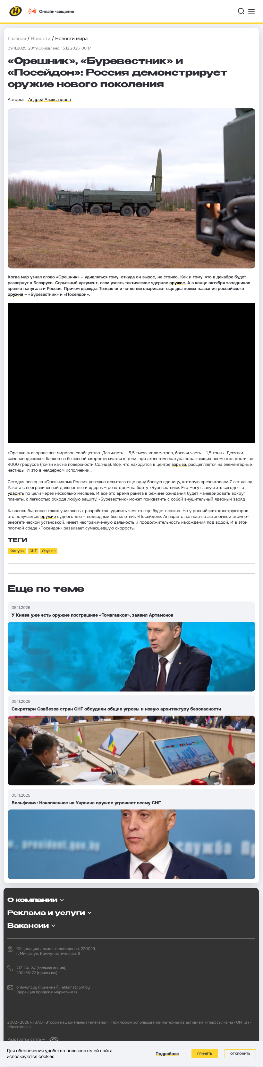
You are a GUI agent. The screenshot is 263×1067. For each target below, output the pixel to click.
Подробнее (167, 1053)
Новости (40, 38)
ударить (16, 493)
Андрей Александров (49, 99)
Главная (17, 38)
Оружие (48, 550)
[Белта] (52, 1039)
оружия (15, 294)
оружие (177, 282)
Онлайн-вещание (56, 11)
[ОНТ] (16, 11)
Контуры (17, 550)
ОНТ (33, 550)
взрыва (179, 464)
